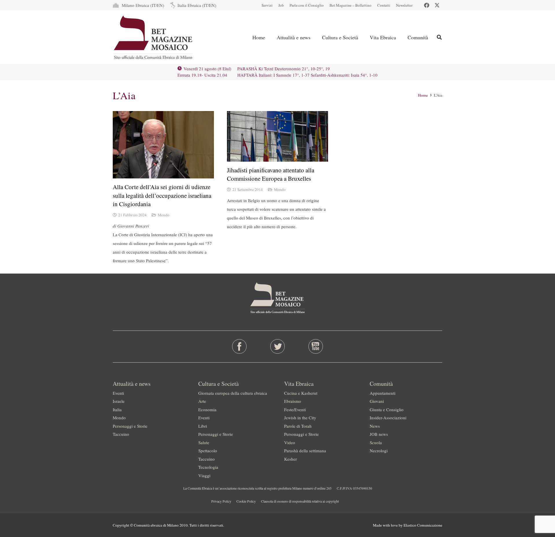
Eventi (118, 393)
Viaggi (204, 475)
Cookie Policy (246, 501)
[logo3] (154, 37)
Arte (202, 401)
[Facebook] (426, 5)
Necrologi (379, 450)
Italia (117, 409)
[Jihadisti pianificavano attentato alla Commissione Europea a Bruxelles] (277, 136)
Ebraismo (292, 401)
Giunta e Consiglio (387, 409)
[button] (439, 37)
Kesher (290, 459)
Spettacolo (207, 450)
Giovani (377, 401)
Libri (202, 426)
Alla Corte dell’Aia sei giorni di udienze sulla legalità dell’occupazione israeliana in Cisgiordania (162, 195)
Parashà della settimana (305, 450)
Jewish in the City (300, 417)
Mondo (163, 214)
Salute (203, 442)
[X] (437, 5)
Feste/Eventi (295, 409)
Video (289, 442)
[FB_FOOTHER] (239, 346)
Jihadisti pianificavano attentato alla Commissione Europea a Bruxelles (270, 174)
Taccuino (121, 434)
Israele (119, 401)
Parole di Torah (298, 426)
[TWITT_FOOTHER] (277, 346)
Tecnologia (208, 467)
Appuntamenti (382, 393)
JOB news (379, 434)
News (375, 426)
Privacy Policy (221, 501)
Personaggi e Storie (130, 426)
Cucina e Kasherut (300, 393)
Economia (207, 409)
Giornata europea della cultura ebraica (232, 393)
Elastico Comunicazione (423, 525)
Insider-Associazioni (388, 417)
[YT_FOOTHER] (315, 346)
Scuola (376, 442)
